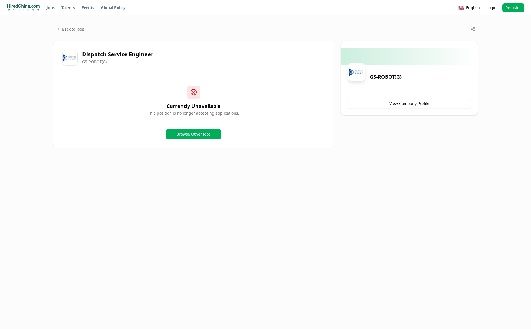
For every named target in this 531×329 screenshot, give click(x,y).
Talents (68, 7)
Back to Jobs (73, 29)
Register (513, 7)
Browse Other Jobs (193, 134)
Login (491, 7)
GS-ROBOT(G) (94, 61)
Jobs (50, 7)
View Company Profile (409, 103)
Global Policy (113, 7)
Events (88, 7)
